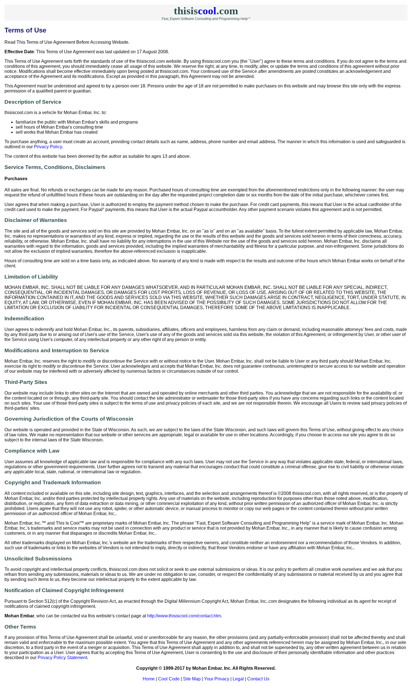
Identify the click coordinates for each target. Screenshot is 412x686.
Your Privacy (216, 678)
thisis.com (206, 11)
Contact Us (258, 678)
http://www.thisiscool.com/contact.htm (184, 615)
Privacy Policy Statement (62, 657)
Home (149, 678)
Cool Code (169, 678)
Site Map (192, 678)
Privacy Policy (48, 146)
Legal (238, 678)
